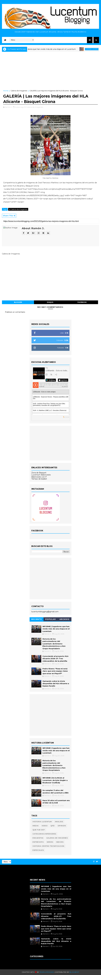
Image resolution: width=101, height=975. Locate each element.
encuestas (38, 838)
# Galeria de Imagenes (18, 209)
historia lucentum (80, 49)
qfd (53, 826)
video (45, 826)
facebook (82, 302)
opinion (62, 826)
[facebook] (94, 861)
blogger (18, 302)
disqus (50, 302)
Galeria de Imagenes (19, 91)
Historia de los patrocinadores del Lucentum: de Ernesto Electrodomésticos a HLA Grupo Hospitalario (53, 644)
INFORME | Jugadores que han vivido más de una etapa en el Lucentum (32, 49)
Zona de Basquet (38, 473)
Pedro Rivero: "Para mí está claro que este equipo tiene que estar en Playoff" (55, 671)
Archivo (64, 619)
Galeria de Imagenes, (34, 107)
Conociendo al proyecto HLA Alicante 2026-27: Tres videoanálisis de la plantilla (55, 658)
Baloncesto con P (39, 477)
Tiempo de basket (39, 479)
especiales (38, 850)
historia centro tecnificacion (48, 846)
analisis (59, 822)
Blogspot (74, 972)
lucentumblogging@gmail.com (45, 611)
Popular (50, 619)
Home (5, 91)
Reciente (36, 619)
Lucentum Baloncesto (41, 475)
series (50, 842)
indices (60, 842)
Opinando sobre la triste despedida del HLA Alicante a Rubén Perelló (55, 683)
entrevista (38, 842)
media (36, 826)
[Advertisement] (50, 71)
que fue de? (39, 830)
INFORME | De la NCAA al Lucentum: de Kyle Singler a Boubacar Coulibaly (54, 780)
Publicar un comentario (15, 312)
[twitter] (97, 861)
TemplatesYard (47, 972)
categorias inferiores (44, 834)
